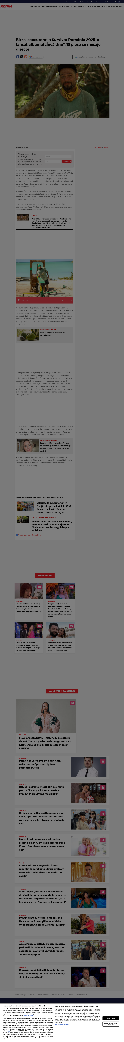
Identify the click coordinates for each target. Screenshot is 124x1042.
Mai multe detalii (28, 1015)
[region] (62, 1022)
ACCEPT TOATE (111, 1018)
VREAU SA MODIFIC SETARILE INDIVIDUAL (111, 1024)
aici (9, 1031)
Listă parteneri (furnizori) (62, 1024)
